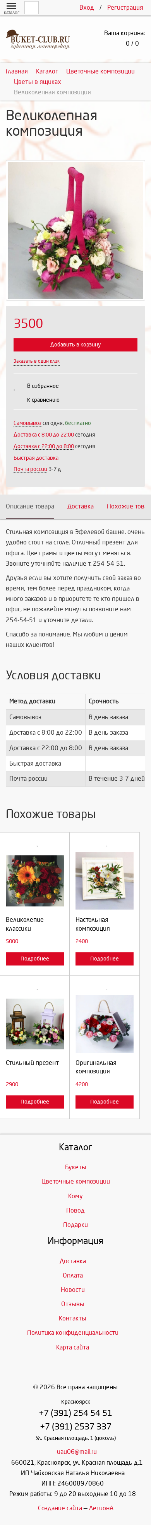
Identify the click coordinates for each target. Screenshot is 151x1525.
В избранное (43, 386)
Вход (86, 7)
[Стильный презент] (35, 1024)
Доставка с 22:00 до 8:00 (44, 446)
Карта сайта (72, 1347)
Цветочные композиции (75, 1181)
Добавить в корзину (75, 345)
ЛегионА (101, 1508)
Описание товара (30, 506)
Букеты (75, 1167)
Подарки (75, 1224)
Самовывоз (27, 423)
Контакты (72, 1318)
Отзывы (72, 1304)
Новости (73, 1289)
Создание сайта (60, 1508)
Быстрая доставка (36, 458)
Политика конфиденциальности (72, 1332)
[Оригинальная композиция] (105, 1024)
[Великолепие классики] (35, 881)
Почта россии (30, 469)
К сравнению (43, 400)
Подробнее (35, 959)
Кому (75, 1196)
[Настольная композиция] (105, 881)
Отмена (35, 947)
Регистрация (125, 7)
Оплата (73, 1275)
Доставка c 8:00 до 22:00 (44, 435)
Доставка (80, 506)
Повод (75, 1210)
